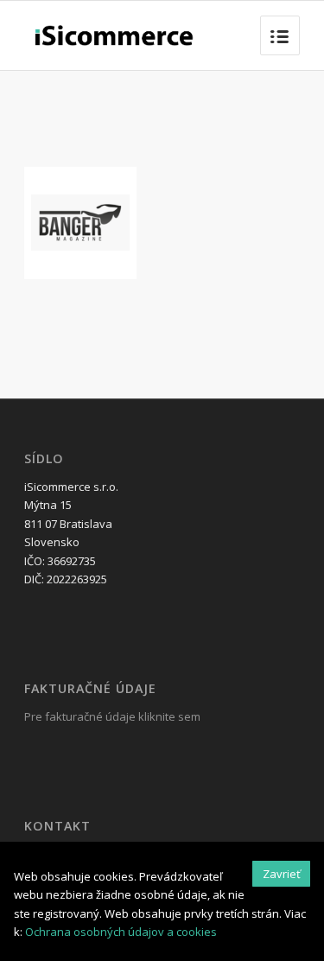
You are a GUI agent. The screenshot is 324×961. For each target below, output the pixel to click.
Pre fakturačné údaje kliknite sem (112, 716)
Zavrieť (282, 873)
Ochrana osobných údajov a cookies (121, 931)
